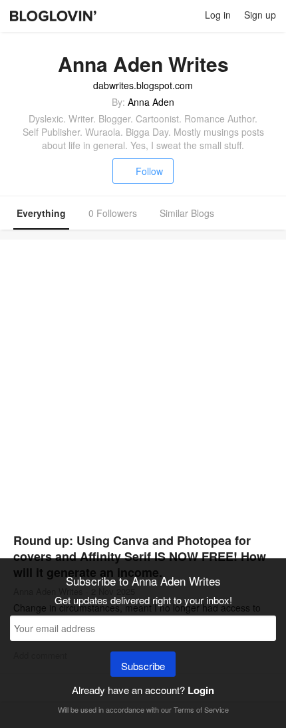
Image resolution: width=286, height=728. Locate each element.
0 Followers (112, 213)
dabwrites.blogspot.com (143, 85)
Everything (41, 213)
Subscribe (143, 666)
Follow (149, 171)
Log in (218, 14)
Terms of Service (201, 709)
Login (201, 690)
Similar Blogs (187, 213)
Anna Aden (151, 101)
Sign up (260, 14)
